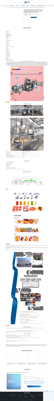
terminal (20, 396)
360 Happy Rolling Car (8, 344)
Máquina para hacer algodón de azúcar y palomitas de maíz (38, 345)
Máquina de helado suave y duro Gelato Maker (11, 341)
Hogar (12, 5)
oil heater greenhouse (26, 396)
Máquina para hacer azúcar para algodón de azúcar (16, 344)
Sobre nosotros (40, 5)
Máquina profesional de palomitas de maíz (26, 344)
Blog (27, 5)
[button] (23, 22)
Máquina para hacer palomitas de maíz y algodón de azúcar (17, 345)
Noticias (23, 5)
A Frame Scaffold (33, 396)
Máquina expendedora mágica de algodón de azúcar (36, 344)
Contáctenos (33, 5)
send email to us (34, 17)
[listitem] (27, 22)
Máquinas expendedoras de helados (27, 345)
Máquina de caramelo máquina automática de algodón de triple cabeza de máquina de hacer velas (17, 340)
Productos (17, 5)
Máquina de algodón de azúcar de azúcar (17, 346)
